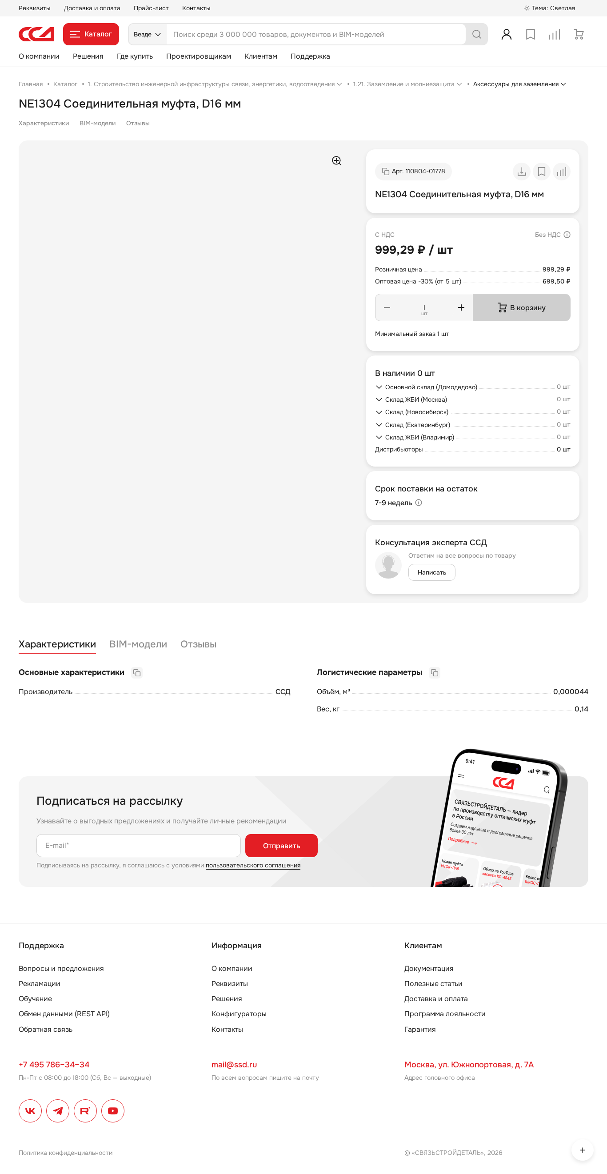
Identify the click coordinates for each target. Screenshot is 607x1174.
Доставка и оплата (92, 8)
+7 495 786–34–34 (54, 1065)
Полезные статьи (433, 983)
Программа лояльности (445, 1013)
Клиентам (260, 56)
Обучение (35, 998)
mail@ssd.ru (234, 1065)
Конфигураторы (239, 1013)
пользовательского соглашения (253, 865)
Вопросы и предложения (61, 968)
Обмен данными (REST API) (64, 1013)
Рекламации (39, 983)
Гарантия (420, 1029)
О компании (39, 56)
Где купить (135, 56)
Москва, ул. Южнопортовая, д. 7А (469, 1065)
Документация (429, 968)
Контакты (196, 8)
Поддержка (310, 56)
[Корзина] (578, 34)
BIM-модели (98, 123)
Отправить (281, 846)
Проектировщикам (198, 56)
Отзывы (138, 123)
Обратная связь (45, 1029)
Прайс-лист (151, 8)
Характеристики (44, 123)
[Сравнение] (554, 34)
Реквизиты (35, 8)
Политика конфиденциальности (65, 1153)
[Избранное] (530, 34)
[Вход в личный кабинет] (506, 34)
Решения (88, 56)
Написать (432, 572)
